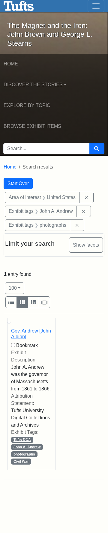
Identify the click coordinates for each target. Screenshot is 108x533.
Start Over (18, 183)
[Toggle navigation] (96, 6)
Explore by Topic (27, 105)
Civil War (21, 461)
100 (16, 288)
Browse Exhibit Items (32, 126)
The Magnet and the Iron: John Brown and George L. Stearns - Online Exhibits (19, 6)
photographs (24, 454)
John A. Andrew (27, 447)
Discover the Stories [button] (33, 84)
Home (11, 63)
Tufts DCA (22, 440)
